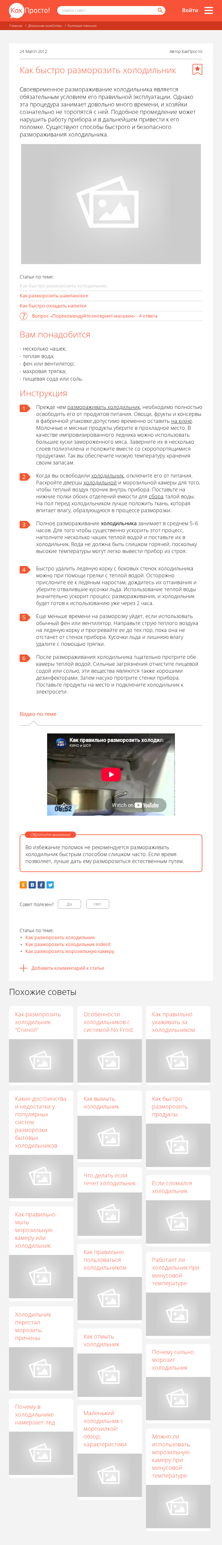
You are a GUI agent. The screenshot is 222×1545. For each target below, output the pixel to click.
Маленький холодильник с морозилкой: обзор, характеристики (105, 1428)
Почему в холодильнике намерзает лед (35, 1414)
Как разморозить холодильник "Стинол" (38, 1022)
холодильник (107, 475)
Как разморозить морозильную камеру (69, 951)
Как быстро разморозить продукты (170, 1106)
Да (69, 904)
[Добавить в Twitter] (50, 884)
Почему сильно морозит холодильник (173, 1359)
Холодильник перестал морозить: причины (33, 1326)
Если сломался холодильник (172, 1187)
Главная (15, 25)
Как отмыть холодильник (101, 1340)
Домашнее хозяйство (45, 25)
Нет (97, 904)
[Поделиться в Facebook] (41, 884)
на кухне (181, 420)
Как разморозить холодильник (60, 937)
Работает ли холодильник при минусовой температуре (175, 1271)
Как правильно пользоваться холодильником (105, 1259)
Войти (190, 10)
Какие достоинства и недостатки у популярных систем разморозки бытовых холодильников (40, 1122)
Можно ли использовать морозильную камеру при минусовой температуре (171, 1455)
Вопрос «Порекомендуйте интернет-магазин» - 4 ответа (95, 316)
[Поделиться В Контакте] (32, 884)
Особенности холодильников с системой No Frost (108, 1022)
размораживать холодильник (103, 406)
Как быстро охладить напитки (53, 306)
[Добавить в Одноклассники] (23, 884)
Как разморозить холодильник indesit (68, 944)
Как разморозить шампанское (54, 295)
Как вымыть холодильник (101, 1102)
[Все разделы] (208, 10)
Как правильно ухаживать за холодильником (173, 1022)
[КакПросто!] (29, 10)
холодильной (100, 482)
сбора (156, 496)
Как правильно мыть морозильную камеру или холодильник (35, 1229)
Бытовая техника (82, 25)
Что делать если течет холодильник (110, 1179)
